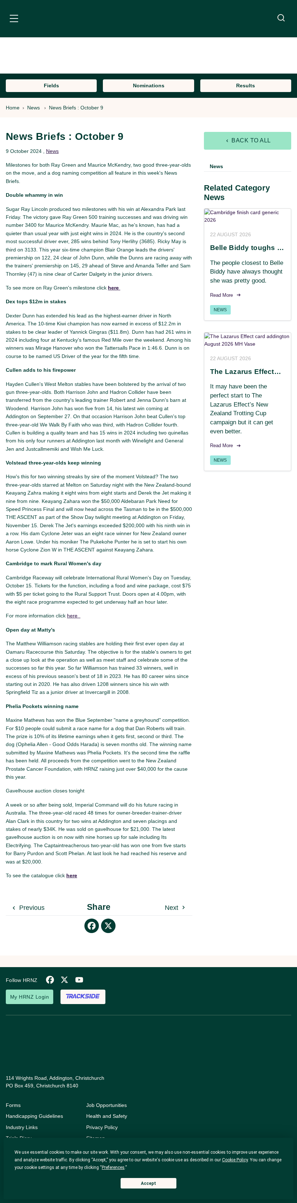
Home (13, 108)
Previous (31, 907)
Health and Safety (106, 1116)
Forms (13, 1105)
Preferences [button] (113, 1167)
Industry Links (22, 1127)
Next (172, 907)
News (33, 108)
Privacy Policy (102, 1127)
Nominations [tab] (148, 85)
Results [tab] (245, 85)
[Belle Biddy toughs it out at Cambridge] (247, 216)
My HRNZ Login (29, 997)
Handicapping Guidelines (34, 1116)
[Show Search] (281, 18)
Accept (148, 1183)
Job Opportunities (106, 1105)
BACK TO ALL (250, 140)
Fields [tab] (51, 85)
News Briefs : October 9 (76, 108)
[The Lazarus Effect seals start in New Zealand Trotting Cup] (247, 340)
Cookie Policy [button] (235, 1159)
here (73, 616)
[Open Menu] (14, 20)
